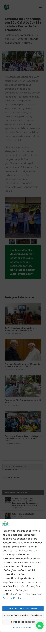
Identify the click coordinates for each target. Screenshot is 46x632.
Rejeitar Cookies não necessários (23, 615)
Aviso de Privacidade (22, 627)
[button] (40, 625)
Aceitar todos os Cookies (23, 608)
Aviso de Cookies (12, 598)
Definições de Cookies (23, 622)
